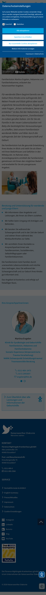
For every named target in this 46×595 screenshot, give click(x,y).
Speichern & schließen (23, 37)
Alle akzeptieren (23, 30)
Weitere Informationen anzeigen (23, 49)
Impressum (30, 54)
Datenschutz (39, 54)
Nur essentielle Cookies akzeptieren (23, 43)
